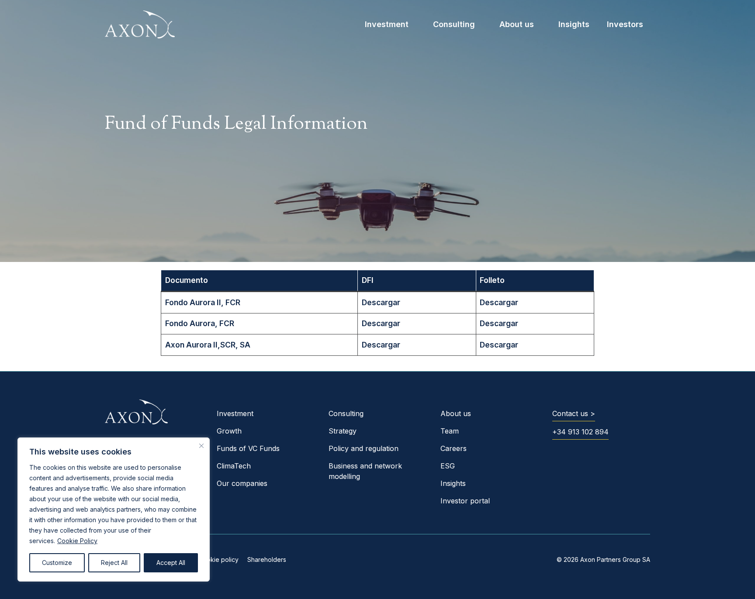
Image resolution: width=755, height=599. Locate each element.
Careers (453, 448)
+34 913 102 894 (580, 431)
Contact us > (573, 413)
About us (516, 24)
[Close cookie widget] (201, 446)
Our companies (242, 483)
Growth (229, 431)
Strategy (343, 431)
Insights (573, 24)
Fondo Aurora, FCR (199, 323)
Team (449, 431)
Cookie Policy (77, 540)
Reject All (114, 562)
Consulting (454, 24)
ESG (447, 465)
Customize (57, 562)
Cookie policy (218, 559)
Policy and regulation (363, 448)
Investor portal (465, 500)
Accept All (170, 562)
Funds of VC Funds (248, 448)
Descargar (381, 302)
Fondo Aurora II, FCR (202, 302)
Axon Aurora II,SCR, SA (207, 344)
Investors (625, 24)
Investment (387, 24)
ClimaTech (234, 465)
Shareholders (266, 559)
